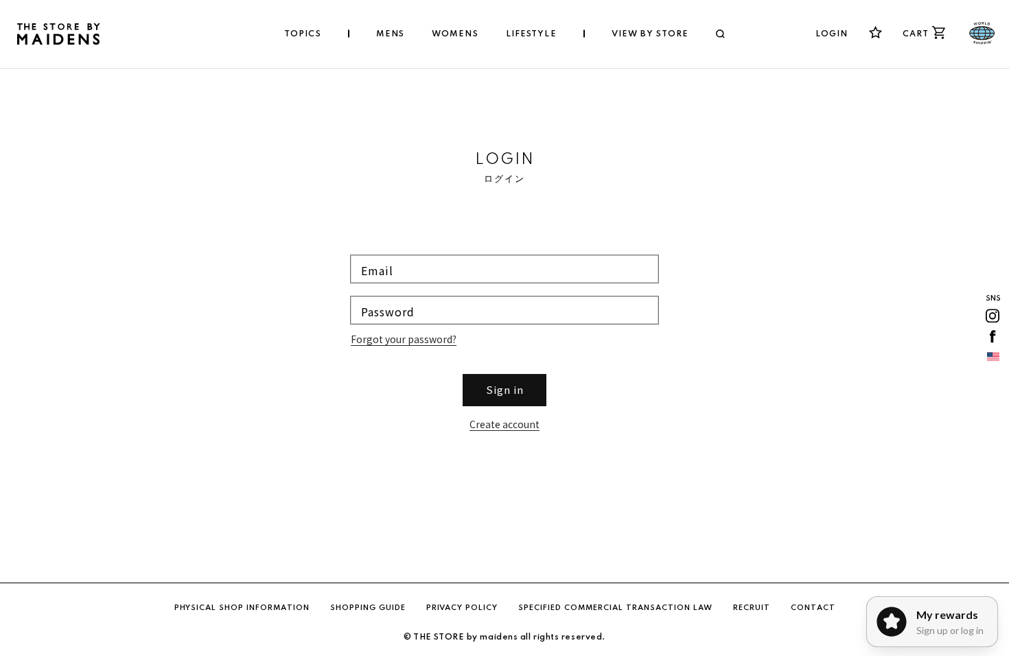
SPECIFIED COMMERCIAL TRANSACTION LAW (615, 608)
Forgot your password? (403, 339)
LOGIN (831, 34)
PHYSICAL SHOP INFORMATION (242, 608)
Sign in (505, 389)
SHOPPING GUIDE (368, 608)
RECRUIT (751, 608)
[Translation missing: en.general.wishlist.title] (875, 32)
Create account (504, 424)
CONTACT (813, 608)
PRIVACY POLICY (462, 608)
